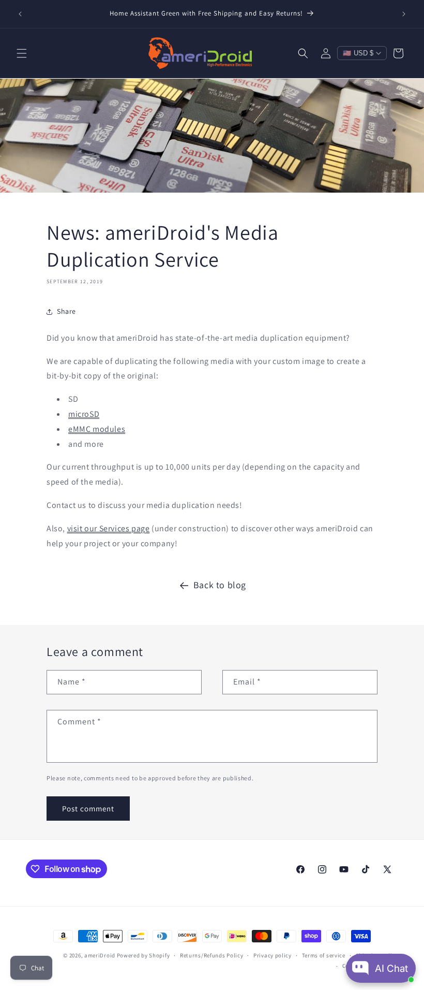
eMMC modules (96, 429)
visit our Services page (108, 528)
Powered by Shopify (143, 955)
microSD (83, 414)
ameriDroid (99, 955)
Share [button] (66, 311)
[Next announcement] (403, 14)
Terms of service (323, 955)
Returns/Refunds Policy (211, 955)
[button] (21, 53)
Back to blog (219, 585)
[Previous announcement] (20, 14)
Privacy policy (272, 955)
